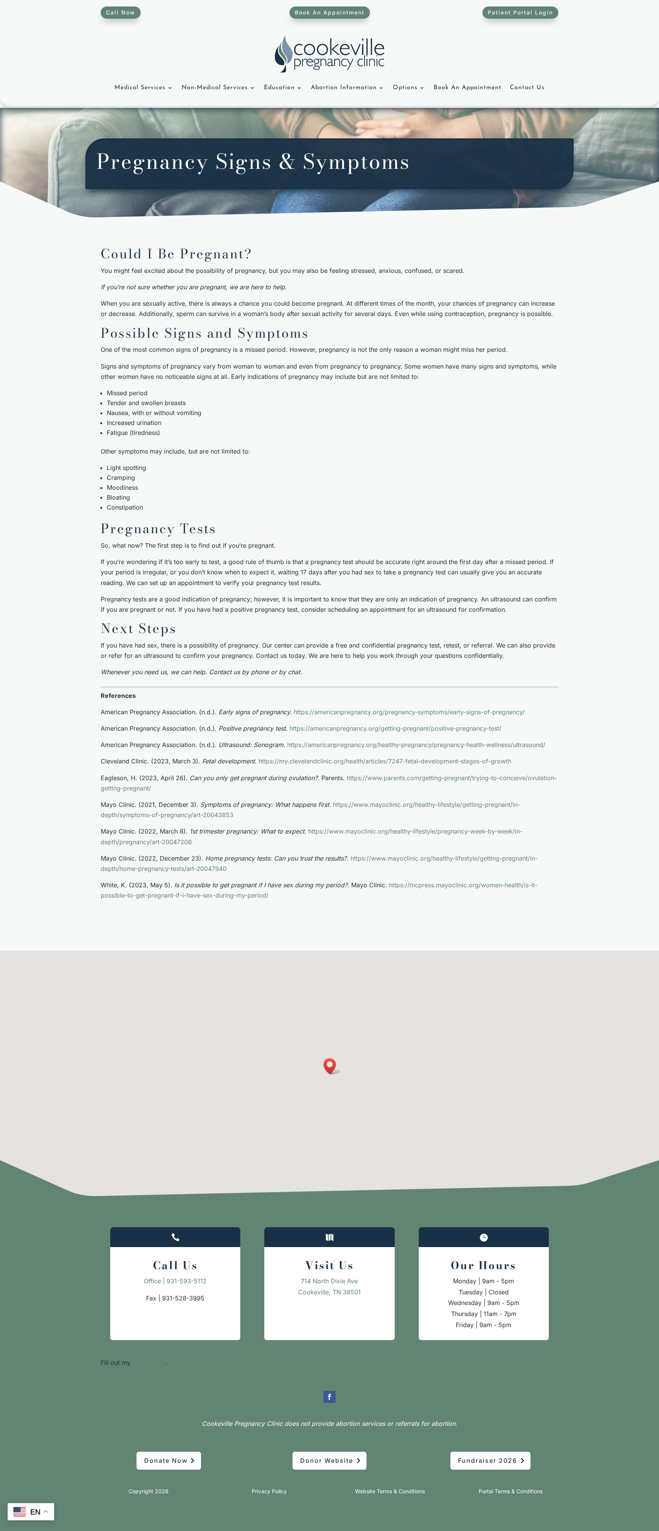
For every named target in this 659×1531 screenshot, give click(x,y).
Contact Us (527, 88)
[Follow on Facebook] (329, 1397)
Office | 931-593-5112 (175, 1281)
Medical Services (140, 88)
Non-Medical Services (215, 88)
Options (405, 88)
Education (279, 88)
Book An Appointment (330, 12)
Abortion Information (344, 88)
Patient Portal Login (520, 12)
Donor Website (326, 1460)
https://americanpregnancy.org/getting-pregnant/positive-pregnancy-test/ (395, 728)
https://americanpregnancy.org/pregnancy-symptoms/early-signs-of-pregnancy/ (409, 712)
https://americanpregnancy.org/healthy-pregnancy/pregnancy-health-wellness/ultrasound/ (416, 745)
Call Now (120, 12)
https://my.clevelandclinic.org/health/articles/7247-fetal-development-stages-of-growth (385, 761)
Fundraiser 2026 (487, 1460)
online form (148, 1362)
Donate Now (166, 1460)
